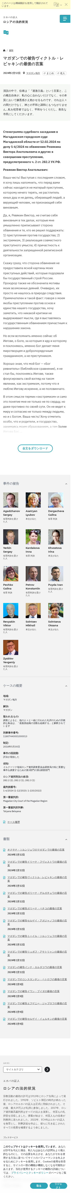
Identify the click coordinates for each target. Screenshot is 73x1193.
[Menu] (65, 19)
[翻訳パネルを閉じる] (66, 4)
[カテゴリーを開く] (47, 1069)
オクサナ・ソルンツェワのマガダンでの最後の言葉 (35, 849)
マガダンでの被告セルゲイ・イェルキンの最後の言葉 (37, 1018)
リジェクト (58, 1186)
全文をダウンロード (35, 448)
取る (38, 1185)
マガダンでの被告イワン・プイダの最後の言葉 (33, 991)
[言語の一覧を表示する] (58, 4)
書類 (11, 50)
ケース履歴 (13, 822)
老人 (62, 73)
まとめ (50, 73)
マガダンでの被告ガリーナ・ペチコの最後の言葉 (34, 908)
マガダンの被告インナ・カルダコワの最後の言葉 (34, 967)
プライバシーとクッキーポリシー (29, 1172)
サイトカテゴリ (15, 1069)
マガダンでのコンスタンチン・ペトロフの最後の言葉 (37, 979)
